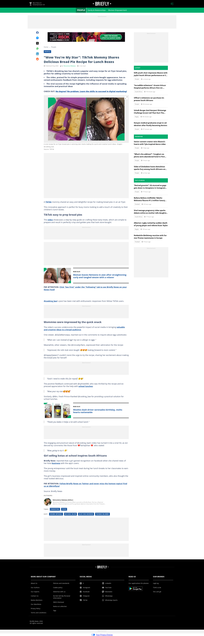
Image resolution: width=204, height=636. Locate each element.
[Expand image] (126, 98)
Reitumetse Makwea (70, 66)
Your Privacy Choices (104, 635)
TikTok (48, 202)
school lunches (86, 386)
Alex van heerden (86, 514)
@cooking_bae (50, 301)
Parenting (55, 509)
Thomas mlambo (102, 514)
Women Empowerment (117, 10)
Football (137, 204)
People (81, 10)
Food (64, 509)
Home (46, 47)
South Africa (138, 92)
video (50, 219)
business (56, 463)
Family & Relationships (97, 10)
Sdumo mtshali (56, 514)
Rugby (137, 117)
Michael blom (70, 514)
